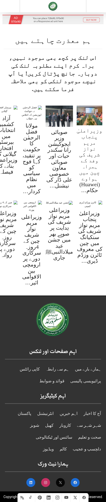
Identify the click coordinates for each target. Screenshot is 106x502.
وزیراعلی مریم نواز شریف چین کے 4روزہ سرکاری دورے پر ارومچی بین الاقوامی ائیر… (31, 250)
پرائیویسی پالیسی (85, 381)
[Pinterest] (39, 497)
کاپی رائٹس (30, 369)
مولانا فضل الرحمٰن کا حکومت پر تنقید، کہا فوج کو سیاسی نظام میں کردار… (31, 158)
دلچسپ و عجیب (87, 449)
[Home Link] (53, 5)
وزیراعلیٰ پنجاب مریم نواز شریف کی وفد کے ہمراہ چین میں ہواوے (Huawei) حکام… (89, 160)
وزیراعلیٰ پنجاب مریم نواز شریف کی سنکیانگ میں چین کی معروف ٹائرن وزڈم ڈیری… (89, 237)
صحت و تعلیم (89, 437)
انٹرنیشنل (45, 413)
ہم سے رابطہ (57, 369)
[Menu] (10, 6)
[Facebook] (84, 497)
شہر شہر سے (89, 425)
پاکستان (24, 413)
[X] (75, 497)
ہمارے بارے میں (88, 369)
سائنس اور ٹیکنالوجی (54, 437)
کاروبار (65, 425)
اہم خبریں (69, 413)
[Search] (96, 7)
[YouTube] (66, 497)
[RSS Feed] (22, 497)
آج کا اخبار (92, 413)
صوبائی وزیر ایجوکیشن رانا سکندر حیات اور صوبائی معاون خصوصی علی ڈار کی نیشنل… (59, 159)
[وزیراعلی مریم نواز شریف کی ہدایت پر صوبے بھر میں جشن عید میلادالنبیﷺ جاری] (59, 202)
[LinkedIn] (48, 497)
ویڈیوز (48, 449)
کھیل (49, 425)
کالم (63, 449)
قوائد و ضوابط (51, 381)
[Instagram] (57, 497)
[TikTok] (30, 497)
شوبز (34, 425)
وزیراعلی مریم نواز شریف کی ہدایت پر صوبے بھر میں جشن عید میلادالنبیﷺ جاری (59, 234)
